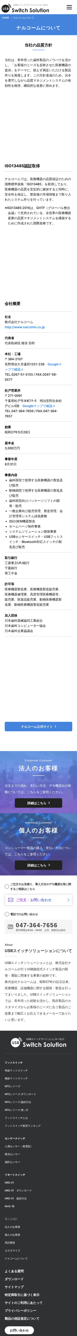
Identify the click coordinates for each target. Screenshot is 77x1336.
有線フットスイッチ (16, 1070)
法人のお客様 (12, 1226)
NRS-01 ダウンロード (18, 1190)
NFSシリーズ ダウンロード (20, 1094)
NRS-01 (9, 1182)
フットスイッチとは (16, 1117)
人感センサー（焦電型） (19, 1146)
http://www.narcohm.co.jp (25, 327)
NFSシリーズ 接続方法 (18, 1102)
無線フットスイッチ (16, 1078)
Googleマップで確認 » (39, 406)
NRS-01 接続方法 (16, 1198)
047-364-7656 (37, 925)
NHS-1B (9, 1206)
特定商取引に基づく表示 (22, 1295)
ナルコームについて (16, 1258)
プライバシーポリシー (20, 1310)
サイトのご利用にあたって (24, 1303)
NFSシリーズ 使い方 (16, 1109)
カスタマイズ (12, 1250)
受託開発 (10, 1242)
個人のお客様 (12, 1234)
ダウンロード (14, 1279)
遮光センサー (12, 1154)
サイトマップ (14, 1287)
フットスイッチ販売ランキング (23, 1125)
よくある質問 (14, 1271)
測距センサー (12, 1162)
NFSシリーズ (12, 1086)
